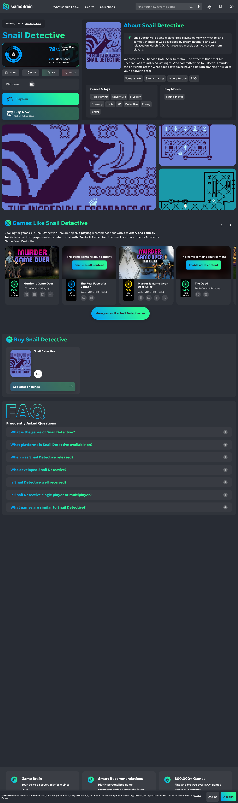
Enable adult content (89, 265)
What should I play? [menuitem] (66, 7)
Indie (110, 104)
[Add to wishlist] (12, 251)
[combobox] (162, 6)
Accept (228, 796)
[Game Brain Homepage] (18, 6)
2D (119, 104)
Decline (212, 796)
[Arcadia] (209, 6)
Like (53, 72)
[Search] (191, 6)
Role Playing (100, 96)
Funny (146, 104)
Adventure (119, 96)
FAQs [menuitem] (194, 78)
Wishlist (13, 72)
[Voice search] (198, 6)
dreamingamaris (33, 23)
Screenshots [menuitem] (133, 78)
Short (95, 111)
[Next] (230, 225)
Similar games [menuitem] (155, 78)
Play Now (22, 99)
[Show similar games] (51, 251)
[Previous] (221, 225)
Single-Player (174, 96)
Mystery (135, 96)
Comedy (97, 104)
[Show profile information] (231, 6)
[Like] (22, 251)
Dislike (72, 72)
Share (33, 72)
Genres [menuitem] (89, 7)
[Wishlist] (220, 6)
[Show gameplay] (42, 251)
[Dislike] (32, 251)
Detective (131, 104)
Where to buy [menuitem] (178, 78)
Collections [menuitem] (107, 7)
